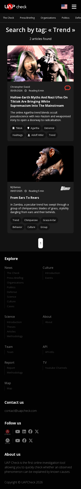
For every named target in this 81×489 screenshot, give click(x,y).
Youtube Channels (56, 367)
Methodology (15, 336)
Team (10, 352)
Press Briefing (27, 17)
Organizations (48, 17)
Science (11, 296)
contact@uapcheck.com (21, 411)
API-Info (49, 352)
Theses (11, 326)
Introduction (52, 273)
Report (11, 367)
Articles (11, 331)
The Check (8, 17)
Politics (65, 17)
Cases (10, 306)
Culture (11, 301)
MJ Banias (15, 187)
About (48, 322)
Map (9, 388)
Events (49, 278)
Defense (12, 292)
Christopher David (20, 86)
